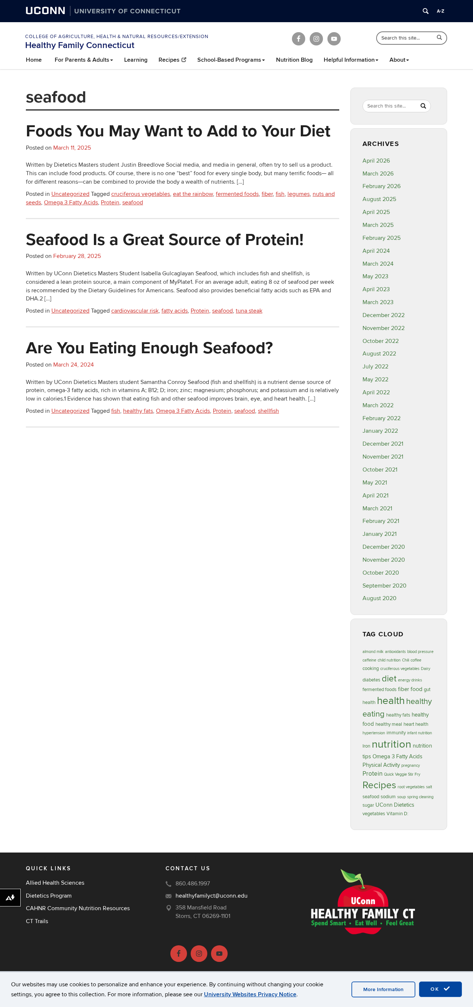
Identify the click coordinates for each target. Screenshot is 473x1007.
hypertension (374, 733)
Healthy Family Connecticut (80, 45)
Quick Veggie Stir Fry (402, 774)
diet (389, 678)
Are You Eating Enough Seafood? (149, 347)
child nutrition (389, 660)
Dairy (425, 668)
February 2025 (382, 238)
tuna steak (249, 310)
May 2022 (375, 379)
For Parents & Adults (82, 60)
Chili (405, 660)
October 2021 (380, 469)
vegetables (374, 814)
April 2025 (376, 212)
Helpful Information (349, 60)
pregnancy (410, 765)
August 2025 (379, 199)
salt (429, 787)
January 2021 (380, 534)
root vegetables (411, 787)
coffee (416, 660)
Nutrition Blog (294, 60)
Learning (135, 60)
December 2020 (384, 547)
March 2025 (378, 225)
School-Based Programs (229, 60)
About (397, 60)
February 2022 (382, 418)
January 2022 (380, 431)
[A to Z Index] (440, 11)
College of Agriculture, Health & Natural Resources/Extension (116, 37)
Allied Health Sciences (55, 883)
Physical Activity (381, 765)
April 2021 (375, 495)
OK (436, 989)
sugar (368, 805)
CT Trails (37, 921)
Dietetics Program (49, 895)
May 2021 (375, 482)
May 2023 (375, 276)
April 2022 (376, 392)
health (391, 701)
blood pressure (420, 651)
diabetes (371, 680)
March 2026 (378, 173)
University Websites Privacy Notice (250, 994)
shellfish (268, 411)
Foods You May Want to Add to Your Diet (178, 130)
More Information (383, 989)
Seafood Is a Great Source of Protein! (165, 239)
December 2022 (384, 315)
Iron (366, 746)
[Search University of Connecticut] (426, 11)
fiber (267, 194)
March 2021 (377, 508)
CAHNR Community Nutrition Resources (78, 908)
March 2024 (378, 264)
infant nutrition (419, 733)
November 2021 (383, 456)
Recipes (169, 60)
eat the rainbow (193, 194)
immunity (396, 733)
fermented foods (237, 194)
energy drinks (410, 680)
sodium (388, 797)
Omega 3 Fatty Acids (71, 202)
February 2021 (381, 521)
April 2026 (376, 160)
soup (401, 797)
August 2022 (379, 353)
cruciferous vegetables (140, 194)
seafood (132, 202)
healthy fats (138, 411)
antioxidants (395, 651)
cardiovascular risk (135, 310)
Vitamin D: (397, 814)
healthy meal (388, 724)
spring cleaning (420, 797)
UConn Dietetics (394, 805)
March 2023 (378, 302)
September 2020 (384, 585)
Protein (110, 202)
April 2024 (376, 251)
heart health (416, 724)
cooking (371, 668)
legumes (298, 194)
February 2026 (382, 186)
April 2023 (376, 289)
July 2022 (375, 366)
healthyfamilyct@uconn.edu (212, 895)
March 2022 (378, 405)
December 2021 (383, 444)
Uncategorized (70, 194)
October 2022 (381, 341)
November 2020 (384, 560)
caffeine (369, 660)
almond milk (373, 651)
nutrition (391, 744)
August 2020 (380, 598)
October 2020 (381, 572)
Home (34, 60)
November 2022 (384, 328)
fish (280, 194)
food (416, 689)
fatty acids (174, 310)
